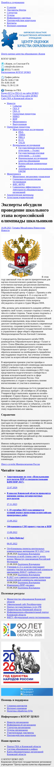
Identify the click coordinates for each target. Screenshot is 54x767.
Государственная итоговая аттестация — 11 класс (31, 154)
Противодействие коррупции (21, 20)
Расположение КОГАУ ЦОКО (16, 72)
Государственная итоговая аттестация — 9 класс (31, 149)
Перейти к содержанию (12, 2)
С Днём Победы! (15, 538)
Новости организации (18, 722)
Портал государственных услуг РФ (24, 607)
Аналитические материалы (20, 195)
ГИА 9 (16, 108)
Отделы (11, 15)
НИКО (16, 116)
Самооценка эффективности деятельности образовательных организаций (28, 189)
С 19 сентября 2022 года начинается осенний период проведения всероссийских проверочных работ (29, 512)
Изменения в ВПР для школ (20, 585)
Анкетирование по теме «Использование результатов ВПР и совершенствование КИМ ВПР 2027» (28, 479)
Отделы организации (17, 730)
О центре (11, 7)
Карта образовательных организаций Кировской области (25, 753)
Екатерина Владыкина (29, 554)
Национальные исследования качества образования (32, 159)
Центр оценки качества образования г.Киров (23, 54)
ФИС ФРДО (19, 184)
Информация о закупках (19, 18)
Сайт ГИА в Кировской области (17, 98)
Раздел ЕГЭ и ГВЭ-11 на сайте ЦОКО (19, 93)
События (17, 106)
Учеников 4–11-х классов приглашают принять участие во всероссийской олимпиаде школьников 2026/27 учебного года (30, 569)
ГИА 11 (16, 111)
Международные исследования (28, 129)
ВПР (15, 119)
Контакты (12, 23)
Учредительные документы (20, 732)
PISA (20, 132)
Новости (11, 103)
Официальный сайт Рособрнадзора (24, 604)
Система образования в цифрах (22, 749)
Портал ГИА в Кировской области (24, 746)
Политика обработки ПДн (20, 711)
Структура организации (19, 727)
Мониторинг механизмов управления (31, 176)
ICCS (21, 140)
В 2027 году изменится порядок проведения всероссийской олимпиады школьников (28, 578)
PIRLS (21, 137)
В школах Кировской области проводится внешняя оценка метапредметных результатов (29, 496)
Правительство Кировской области (24, 609)
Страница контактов (17, 705)
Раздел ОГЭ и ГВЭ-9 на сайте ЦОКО (19, 96)
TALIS (21, 142)
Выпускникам (20, 124)
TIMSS (21, 134)
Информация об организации (21, 725)
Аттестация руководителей (20, 197)
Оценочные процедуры (24, 114)
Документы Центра (16, 10)
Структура (12, 12)
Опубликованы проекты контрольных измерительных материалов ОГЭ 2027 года (28, 549)
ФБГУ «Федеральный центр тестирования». (28, 617)
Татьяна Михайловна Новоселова (28, 228)
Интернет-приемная (17, 25)
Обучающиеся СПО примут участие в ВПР (29, 526)
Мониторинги (20, 121)
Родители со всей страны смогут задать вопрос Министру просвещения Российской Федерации (28, 559)
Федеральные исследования (26, 145)
